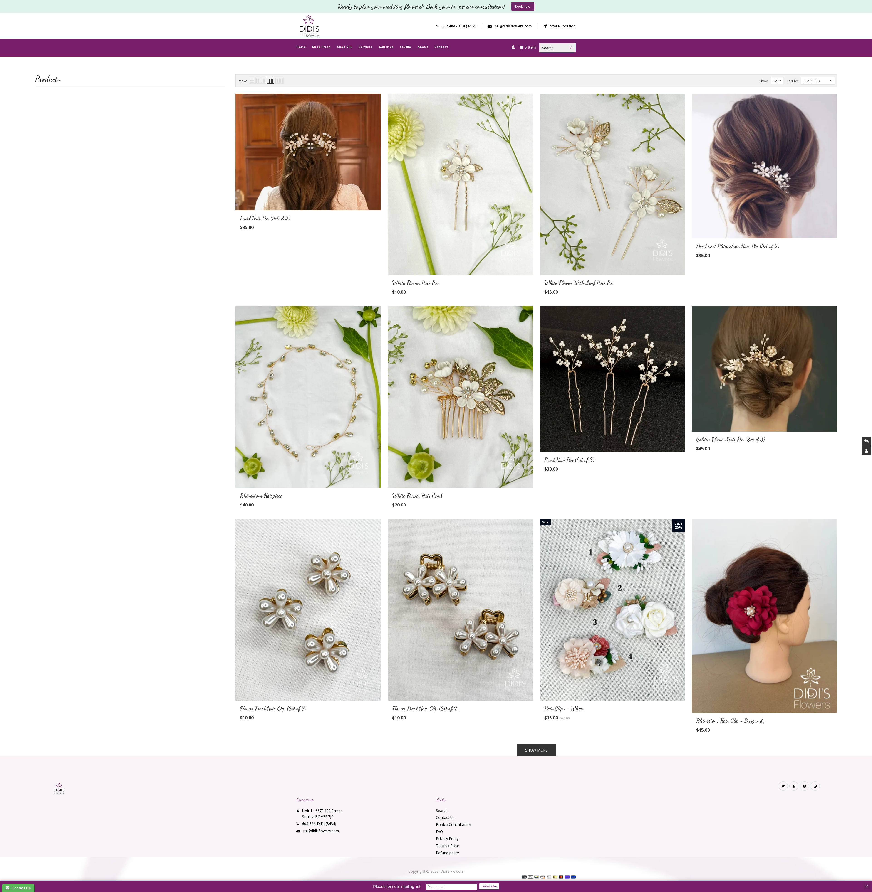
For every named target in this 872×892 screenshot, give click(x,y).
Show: (764, 81)
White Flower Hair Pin (415, 283)
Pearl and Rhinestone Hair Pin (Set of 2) (737, 246)
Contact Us (445, 817)
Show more (536, 750)
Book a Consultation (453, 824)
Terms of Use (447, 845)
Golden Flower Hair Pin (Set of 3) (730, 439)
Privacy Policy (447, 838)
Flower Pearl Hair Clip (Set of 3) (273, 708)
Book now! (523, 6)
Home (425, 71)
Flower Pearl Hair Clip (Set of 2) (425, 708)
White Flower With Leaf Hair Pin (579, 283)
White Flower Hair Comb (417, 495)
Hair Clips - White (563, 708)
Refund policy (447, 852)
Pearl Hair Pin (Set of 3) (569, 460)
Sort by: (792, 81)
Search (442, 810)
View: (243, 81)
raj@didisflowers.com (513, 26)
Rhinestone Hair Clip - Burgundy (730, 721)
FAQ (439, 831)
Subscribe (489, 886)
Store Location (563, 26)
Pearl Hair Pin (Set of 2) (265, 218)
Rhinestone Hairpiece (261, 495)
